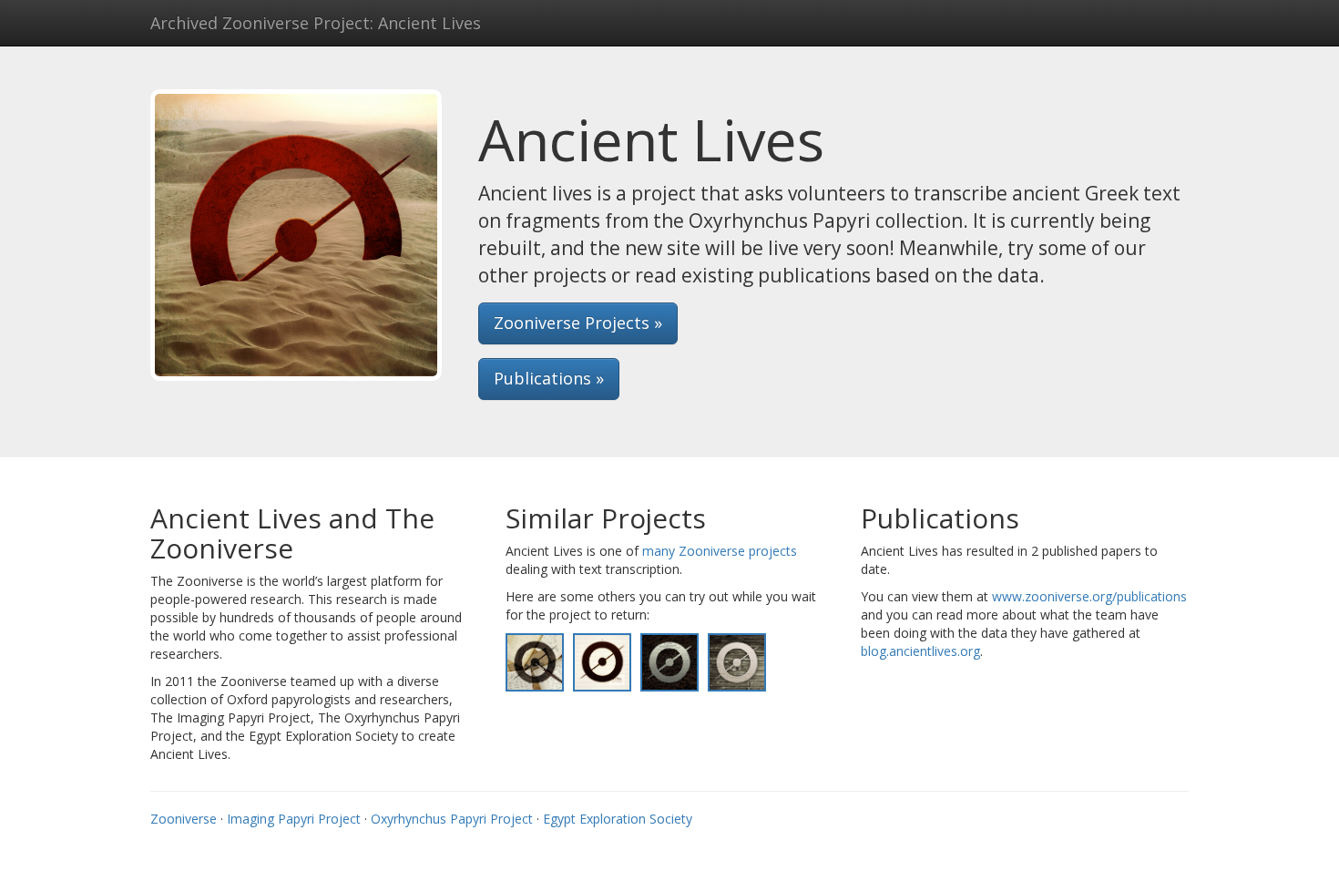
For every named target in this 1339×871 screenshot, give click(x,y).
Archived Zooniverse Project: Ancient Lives (315, 23)
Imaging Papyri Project (294, 818)
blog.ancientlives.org (920, 651)
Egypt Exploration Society (617, 818)
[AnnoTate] (535, 661)
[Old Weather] (737, 661)
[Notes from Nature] (602, 661)
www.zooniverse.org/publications (1089, 596)
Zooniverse (183, 818)
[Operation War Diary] (669, 661)
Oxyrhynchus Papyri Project (452, 818)
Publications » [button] (549, 378)
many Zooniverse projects (719, 550)
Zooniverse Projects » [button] (578, 322)
